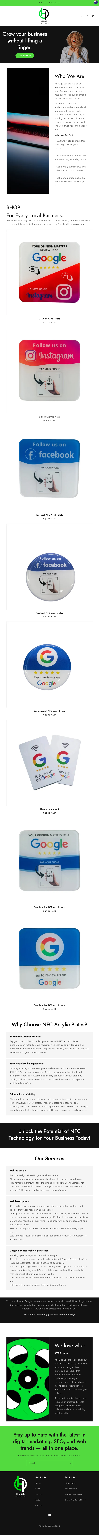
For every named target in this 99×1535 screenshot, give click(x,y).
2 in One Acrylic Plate (49, 318)
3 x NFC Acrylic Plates (49, 417)
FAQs (37, 1500)
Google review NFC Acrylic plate (49, 907)
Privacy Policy (70, 1483)
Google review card (49, 809)
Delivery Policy (71, 1489)
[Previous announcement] (5, 3)
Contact (38, 1506)
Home (38, 1483)
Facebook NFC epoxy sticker (49, 613)
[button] (5, 16)
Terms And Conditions (74, 1494)
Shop (37, 1489)
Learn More (25, 55)
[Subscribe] (70, 1463)
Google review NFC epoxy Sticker (50, 711)
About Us (39, 1494)
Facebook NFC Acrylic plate (49, 515)
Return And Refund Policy (75, 1500)
